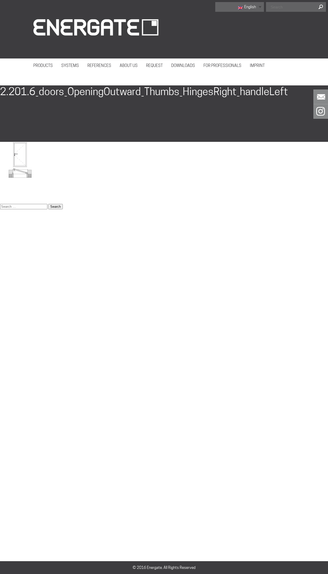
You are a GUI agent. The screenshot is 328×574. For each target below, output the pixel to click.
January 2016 (11, 488)
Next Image (10, 82)
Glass (4, 322)
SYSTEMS (70, 65)
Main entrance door (16, 347)
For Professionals (14, 315)
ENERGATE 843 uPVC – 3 (20, 277)
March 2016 (10, 475)
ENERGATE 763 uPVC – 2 (20, 257)
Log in (4, 527)
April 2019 (8, 463)
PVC (3, 424)
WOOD (5, 418)
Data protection (13, 238)
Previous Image (13, 75)
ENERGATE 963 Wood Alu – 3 (23, 290)
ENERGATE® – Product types (23, 296)
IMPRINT (257, 65)
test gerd (7, 437)
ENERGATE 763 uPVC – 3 (20, 264)
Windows (7, 443)
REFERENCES (99, 65)
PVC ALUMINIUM (13, 431)
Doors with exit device (18, 245)
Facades (7, 309)
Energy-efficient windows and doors (29, 302)
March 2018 (10, 469)
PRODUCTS (43, 65)
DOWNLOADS (183, 65)
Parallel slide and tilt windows (24, 360)
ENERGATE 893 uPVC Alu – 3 (23, 283)
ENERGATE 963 (12, 411)
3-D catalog (9, 225)
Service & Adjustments (19, 392)
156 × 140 (9, 193)
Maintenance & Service (19, 354)
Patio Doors (9, 366)
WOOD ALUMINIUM (15, 405)
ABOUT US (129, 65)
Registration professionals (22, 373)
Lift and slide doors (15, 341)
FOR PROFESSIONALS (222, 65)
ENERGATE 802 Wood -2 (20, 270)
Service (6, 386)
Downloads (9, 251)
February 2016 (12, 482)
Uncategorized (12, 508)
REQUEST (154, 65)
